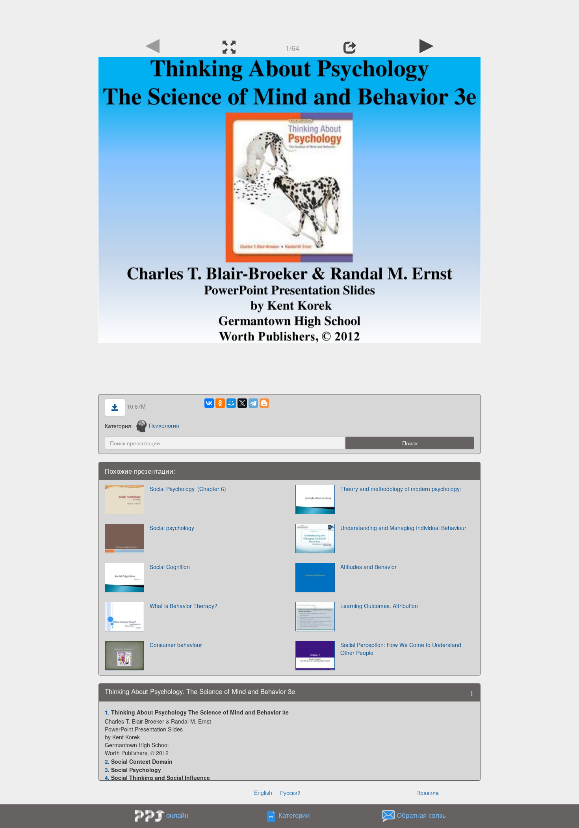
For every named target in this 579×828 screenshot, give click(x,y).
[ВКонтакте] (209, 403)
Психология (164, 425)
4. (107, 777)
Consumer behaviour (176, 645)
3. (107, 770)
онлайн (177, 815)
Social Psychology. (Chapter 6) (188, 489)
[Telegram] (253, 403)
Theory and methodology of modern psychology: (400, 489)
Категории (294, 815)
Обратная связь (421, 815)
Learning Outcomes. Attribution (379, 606)
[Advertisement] (289, 17)
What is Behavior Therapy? (183, 606)
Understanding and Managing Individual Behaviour (403, 528)
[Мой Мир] (231, 403)
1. (107, 712)
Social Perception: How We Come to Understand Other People (400, 649)
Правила (427, 792)
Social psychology (172, 528)
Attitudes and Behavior (368, 567)
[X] (242, 403)
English (263, 792)
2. (107, 761)
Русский (290, 792)
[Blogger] (264, 403)
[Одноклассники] (220, 403)
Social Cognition (170, 567)
